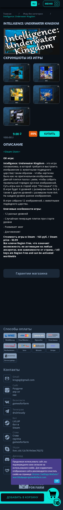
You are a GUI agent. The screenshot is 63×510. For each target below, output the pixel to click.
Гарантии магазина (31, 273)
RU (34, 3)
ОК (56, 481)
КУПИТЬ (49, 134)
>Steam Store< (11, 151)
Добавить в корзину (22, 497)
